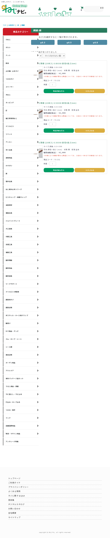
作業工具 (9, 236)
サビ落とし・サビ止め (14, 394)
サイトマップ (14, 517)
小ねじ (8, 39)
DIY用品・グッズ (12, 331)
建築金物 (9, 307)
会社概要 (12, 512)
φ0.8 (95, 42)
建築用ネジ (10, 300)
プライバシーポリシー (18, 487)
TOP (4, 25)
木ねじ (8, 95)
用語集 (11, 500)
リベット (9, 134)
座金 (7, 63)
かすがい (9, 166)
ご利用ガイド (14, 482)
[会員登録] (40, 9)
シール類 (9, 347)
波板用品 (9, 158)
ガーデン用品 (10, 363)
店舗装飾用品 (10, 426)
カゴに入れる (90, 91)
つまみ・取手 (10, 410)
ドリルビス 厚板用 (12, 292)
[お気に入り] (55, 9)
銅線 (23, 25)
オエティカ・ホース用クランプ (17, 315)
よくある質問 (14, 491)
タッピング (10, 102)
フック (8, 418)
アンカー (9, 142)
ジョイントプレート (13, 221)
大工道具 (9, 229)
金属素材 (11, 25)
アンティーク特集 (12, 441)
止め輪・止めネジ (12, 71)
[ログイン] (70, 9)
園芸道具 (9, 276)
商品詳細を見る (58, 91)
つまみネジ (10, 79)
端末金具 (9, 181)
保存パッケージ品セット (14, 378)
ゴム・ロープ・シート (14, 339)
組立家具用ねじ (11, 118)
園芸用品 (9, 268)
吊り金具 (9, 150)
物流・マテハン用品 (13, 434)
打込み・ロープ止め (13, 402)
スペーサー (10, 87)
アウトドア (10, 370)
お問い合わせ (14, 508)
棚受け (8, 323)
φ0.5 (69, 42)
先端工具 (9, 244)
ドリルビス (10, 126)
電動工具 (9, 252)
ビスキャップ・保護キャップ (16, 197)
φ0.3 (42, 42)
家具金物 (9, 355)
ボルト (8, 47)
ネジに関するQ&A (16, 495)
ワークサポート (11, 284)
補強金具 (9, 213)
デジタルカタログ (16, 504)
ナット (8, 55)
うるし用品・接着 (12, 386)
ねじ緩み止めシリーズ (14, 189)
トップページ (14, 478)
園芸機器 (9, 260)
